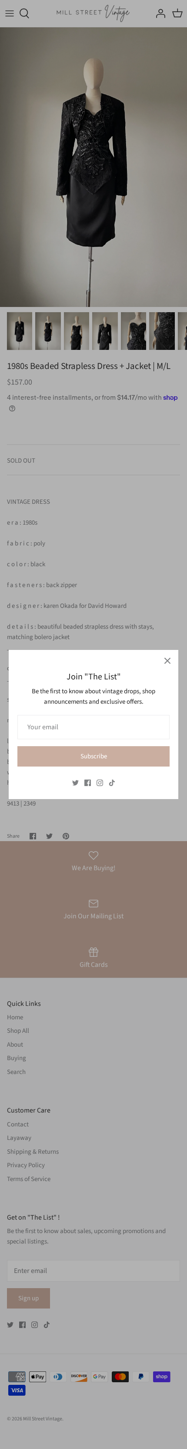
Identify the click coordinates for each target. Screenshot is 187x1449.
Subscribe (93, 756)
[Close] (167, 660)
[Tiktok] (112, 783)
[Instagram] (100, 783)
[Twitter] (75, 783)
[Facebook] (87, 783)
